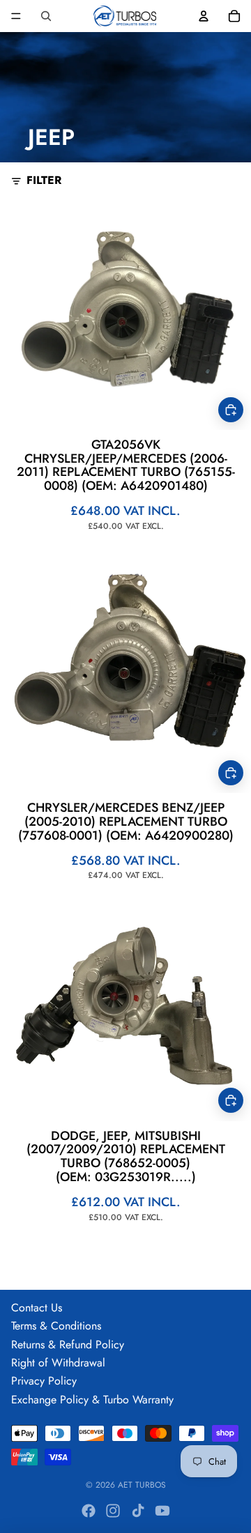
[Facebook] (88, 1510)
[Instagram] (113, 1510)
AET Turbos (142, 1485)
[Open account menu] (203, 16)
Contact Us (36, 1308)
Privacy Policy (44, 1381)
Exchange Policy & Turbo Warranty (92, 1400)
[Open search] (46, 16)
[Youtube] (162, 1510)
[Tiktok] (138, 1510)
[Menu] (16, 16)
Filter (43, 180)
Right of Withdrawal (58, 1363)
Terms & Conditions (56, 1326)
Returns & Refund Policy (67, 1344)
